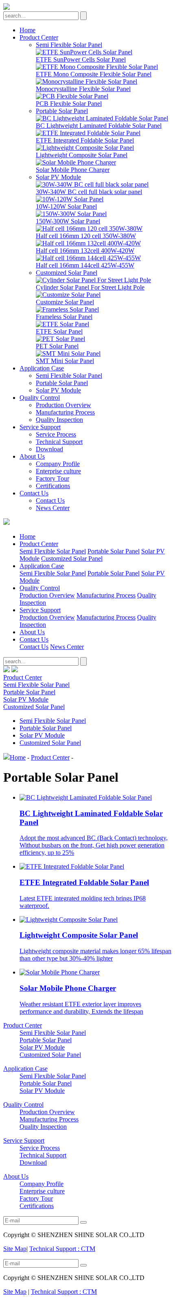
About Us (32, 456)
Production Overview (63, 404)
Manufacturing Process (65, 412)
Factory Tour (52, 478)
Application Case (42, 368)
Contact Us (34, 493)
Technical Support (59, 441)
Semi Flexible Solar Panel (69, 44)
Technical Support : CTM (62, 1248)
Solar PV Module (58, 177)
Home (27, 30)
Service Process (56, 434)
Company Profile (58, 463)
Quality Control (40, 397)
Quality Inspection (59, 419)
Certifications (53, 485)
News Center (53, 507)
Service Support (40, 427)
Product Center (39, 37)
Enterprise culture (58, 471)
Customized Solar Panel (66, 272)
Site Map (14, 1248)
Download (49, 449)
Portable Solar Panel (62, 110)
